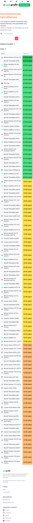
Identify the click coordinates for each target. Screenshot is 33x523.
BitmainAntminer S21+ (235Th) (10, 326)
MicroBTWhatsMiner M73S (11, 138)
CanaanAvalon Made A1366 (12, 435)
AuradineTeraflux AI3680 (11, 238)
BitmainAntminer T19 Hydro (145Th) (12, 462)
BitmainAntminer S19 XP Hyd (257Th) (12, 356)
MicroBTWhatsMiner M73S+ (12, 117)
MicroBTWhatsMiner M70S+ (12, 271)
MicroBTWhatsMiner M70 (11, 334)
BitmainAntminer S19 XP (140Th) (11, 411)
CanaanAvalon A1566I (10, 301)
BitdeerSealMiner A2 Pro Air (12, 287)
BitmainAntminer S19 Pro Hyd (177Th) (12, 440)
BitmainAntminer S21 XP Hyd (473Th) (12, 134)
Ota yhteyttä (6, 492)
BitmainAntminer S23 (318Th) (12, 196)
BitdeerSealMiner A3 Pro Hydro (11, 92)
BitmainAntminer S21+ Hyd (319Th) (12, 225)
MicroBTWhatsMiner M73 (11, 163)
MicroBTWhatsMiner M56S (12, 398)
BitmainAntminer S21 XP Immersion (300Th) (11, 234)
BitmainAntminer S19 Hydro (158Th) (12, 452)
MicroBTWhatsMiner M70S (11, 304)
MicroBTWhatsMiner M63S (12, 209)
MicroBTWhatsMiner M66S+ (12, 245)
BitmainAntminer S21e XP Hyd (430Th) (12, 158)
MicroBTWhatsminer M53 (11, 416)
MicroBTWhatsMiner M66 (11, 322)
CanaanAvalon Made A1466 (12, 407)
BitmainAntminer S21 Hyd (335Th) (11, 220)
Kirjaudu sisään (24, 5)
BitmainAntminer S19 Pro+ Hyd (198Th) (11, 420)
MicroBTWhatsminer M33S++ (12, 424)
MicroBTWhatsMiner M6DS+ (12, 145)
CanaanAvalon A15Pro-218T (12, 352)
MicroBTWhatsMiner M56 (11, 428)
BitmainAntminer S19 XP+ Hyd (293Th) (12, 291)
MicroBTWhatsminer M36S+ (12, 448)
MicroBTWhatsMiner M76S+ (12, 177)
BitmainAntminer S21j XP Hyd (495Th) (12, 122)
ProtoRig (6, 83)
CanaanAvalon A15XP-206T (12, 364)
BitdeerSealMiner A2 (10, 337)
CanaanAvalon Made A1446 (12, 432)
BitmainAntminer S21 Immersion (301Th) (10, 279)
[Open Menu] (4, 5)
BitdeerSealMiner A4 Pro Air (12, 186)
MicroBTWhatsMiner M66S (12, 283)
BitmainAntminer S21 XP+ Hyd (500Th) (12, 109)
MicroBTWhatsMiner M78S (11, 154)
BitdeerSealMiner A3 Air (11, 259)
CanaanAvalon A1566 (10, 388)
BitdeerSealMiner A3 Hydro (12, 130)
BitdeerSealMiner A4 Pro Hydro (11, 87)
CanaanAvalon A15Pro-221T (12, 345)
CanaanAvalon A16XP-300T (12, 216)
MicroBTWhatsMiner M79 (11, 79)
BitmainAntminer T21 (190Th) (12, 384)
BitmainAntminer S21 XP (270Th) (11, 250)
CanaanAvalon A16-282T (11, 242)
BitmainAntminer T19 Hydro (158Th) (12, 457)
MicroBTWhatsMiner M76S (11, 193)
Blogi (4, 489)
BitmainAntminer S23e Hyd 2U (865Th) (13, 70)
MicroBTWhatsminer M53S (12, 391)
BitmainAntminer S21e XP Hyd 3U (12, 75)
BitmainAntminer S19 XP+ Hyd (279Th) (12, 309)
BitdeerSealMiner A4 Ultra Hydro (11, 65)
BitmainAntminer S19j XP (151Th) (11, 403)
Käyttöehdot (6, 499)
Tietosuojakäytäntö (8, 502)
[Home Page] (12, 5)
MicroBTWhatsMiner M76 (11, 212)
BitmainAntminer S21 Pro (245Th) (11, 296)
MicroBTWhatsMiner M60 (11, 395)
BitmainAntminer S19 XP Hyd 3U (12, 181)
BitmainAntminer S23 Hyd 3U (12, 57)
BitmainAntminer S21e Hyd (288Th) (11, 267)
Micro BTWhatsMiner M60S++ (12, 330)
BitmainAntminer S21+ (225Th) (13, 341)
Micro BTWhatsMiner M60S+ (12, 361)
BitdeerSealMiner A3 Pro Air (12, 229)
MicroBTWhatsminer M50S (12, 444)
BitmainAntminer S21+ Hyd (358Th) (12, 201)
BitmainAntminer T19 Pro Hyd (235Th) (12, 372)
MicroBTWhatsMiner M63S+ (12, 189)
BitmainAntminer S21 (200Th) (12, 368)
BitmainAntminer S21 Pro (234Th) (11, 314)
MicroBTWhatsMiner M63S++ (12, 166)
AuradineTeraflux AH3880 (11, 126)
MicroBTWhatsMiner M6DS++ (12, 114)
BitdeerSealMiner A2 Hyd (11, 173)
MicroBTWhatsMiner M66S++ (12, 205)
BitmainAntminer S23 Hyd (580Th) (11, 101)
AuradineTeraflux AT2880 (11, 318)
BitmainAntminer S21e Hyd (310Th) (11, 255)
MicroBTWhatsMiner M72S (11, 275)
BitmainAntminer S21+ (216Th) (13, 348)
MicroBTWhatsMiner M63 (11, 263)
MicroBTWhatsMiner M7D (11, 105)
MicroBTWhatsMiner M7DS (12, 97)
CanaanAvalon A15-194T (11, 377)
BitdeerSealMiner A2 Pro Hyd (12, 142)
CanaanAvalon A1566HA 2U (12, 170)
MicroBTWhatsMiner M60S (12, 380)
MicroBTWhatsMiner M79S (11, 61)
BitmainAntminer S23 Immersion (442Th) (10, 150)
